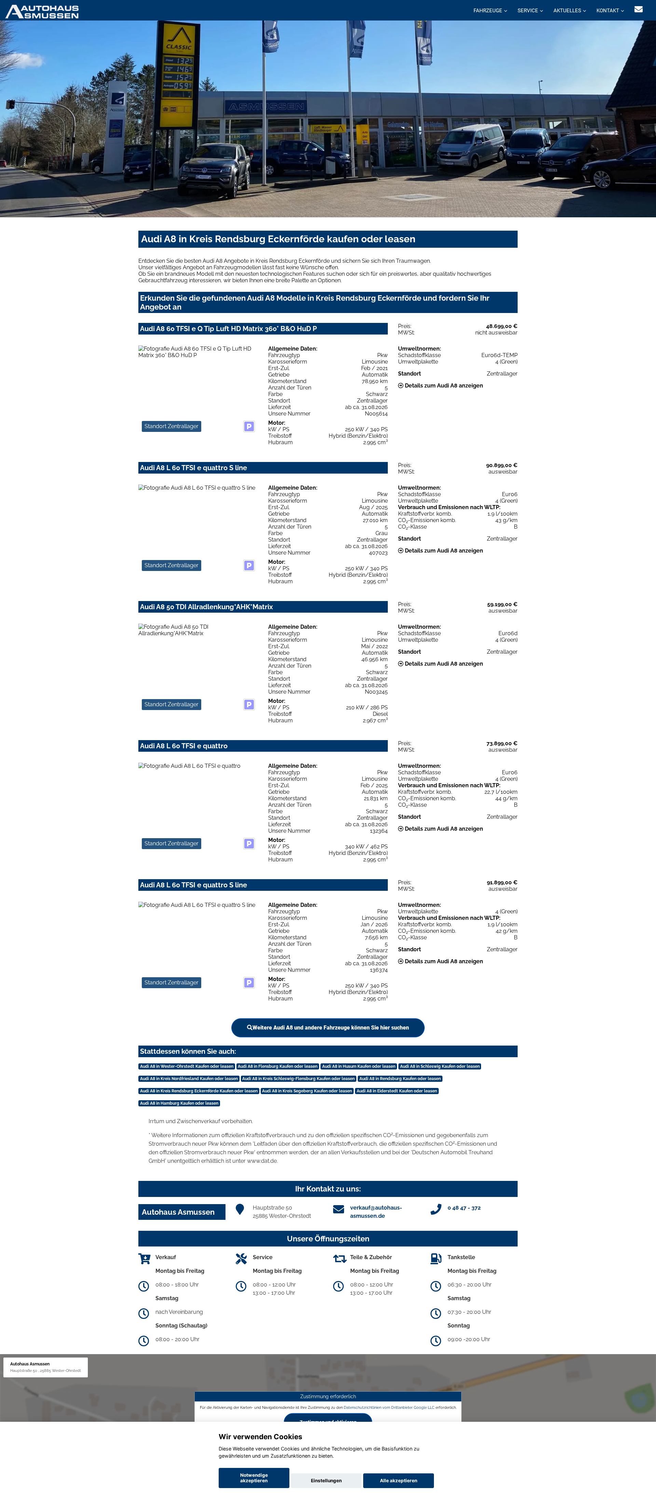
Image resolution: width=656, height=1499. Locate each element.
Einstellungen (326, 1480)
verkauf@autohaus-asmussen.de (376, 1211)
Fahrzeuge (488, 11)
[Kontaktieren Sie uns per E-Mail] (638, 9)
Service (528, 11)
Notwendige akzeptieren (254, 1477)
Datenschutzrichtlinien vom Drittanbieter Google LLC (389, 1407)
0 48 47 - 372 (464, 1207)
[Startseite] (42, 11)
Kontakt (608, 11)
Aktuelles (567, 11)
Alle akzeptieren (398, 1480)
